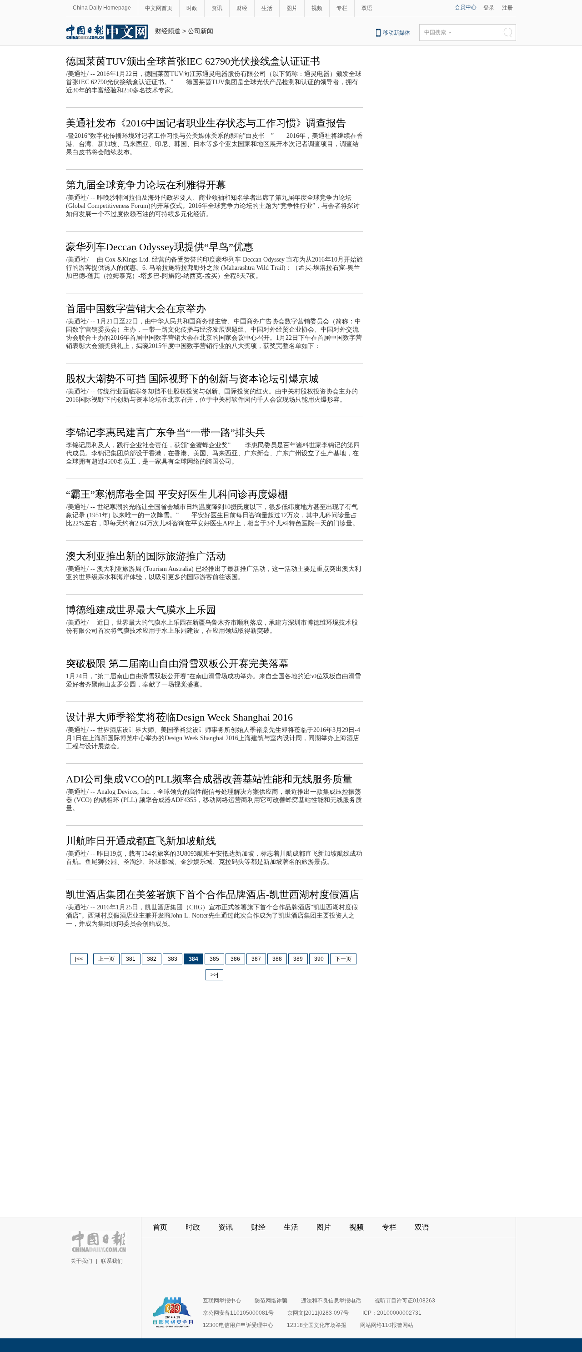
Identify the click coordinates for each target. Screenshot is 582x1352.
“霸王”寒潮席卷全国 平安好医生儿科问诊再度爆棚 (177, 494)
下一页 (343, 959)
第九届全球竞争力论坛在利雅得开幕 (146, 185)
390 (319, 959)
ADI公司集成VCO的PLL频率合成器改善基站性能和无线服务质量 (209, 779)
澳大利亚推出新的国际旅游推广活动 (146, 556)
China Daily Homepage (102, 8)
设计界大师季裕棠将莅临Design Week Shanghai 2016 (179, 717)
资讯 (216, 8)
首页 (160, 1227)
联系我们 (112, 1261)
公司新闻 (200, 31)
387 (256, 959)
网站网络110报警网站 (386, 1325)
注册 (507, 8)
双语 (366, 8)
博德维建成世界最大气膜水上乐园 (141, 609)
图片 (291, 8)
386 (235, 959)
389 (298, 959)
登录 (488, 8)
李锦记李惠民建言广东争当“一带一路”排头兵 (165, 432)
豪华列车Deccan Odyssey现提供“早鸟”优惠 (159, 246)
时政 (191, 8)
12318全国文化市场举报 (316, 1325)
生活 (266, 8)
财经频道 (168, 31)
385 (214, 959)
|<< (79, 959)
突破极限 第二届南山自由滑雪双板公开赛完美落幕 (177, 663)
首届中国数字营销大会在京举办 (136, 308)
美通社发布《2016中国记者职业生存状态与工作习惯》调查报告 (206, 123)
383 (172, 959)
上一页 (106, 959)
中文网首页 (158, 8)
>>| (214, 975)
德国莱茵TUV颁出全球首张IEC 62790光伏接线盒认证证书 (193, 61)
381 (130, 959)
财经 (241, 8)
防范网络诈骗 (271, 1300)
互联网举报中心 (222, 1300)
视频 (316, 8)
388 (277, 959)
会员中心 (466, 7)
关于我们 (81, 1261)
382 (151, 959)
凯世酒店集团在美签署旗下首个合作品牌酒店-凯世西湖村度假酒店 (212, 894)
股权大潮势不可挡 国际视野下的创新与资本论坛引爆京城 (192, 378)
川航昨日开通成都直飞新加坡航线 (141, 841)
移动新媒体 (396, 33)
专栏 (341, 8)
